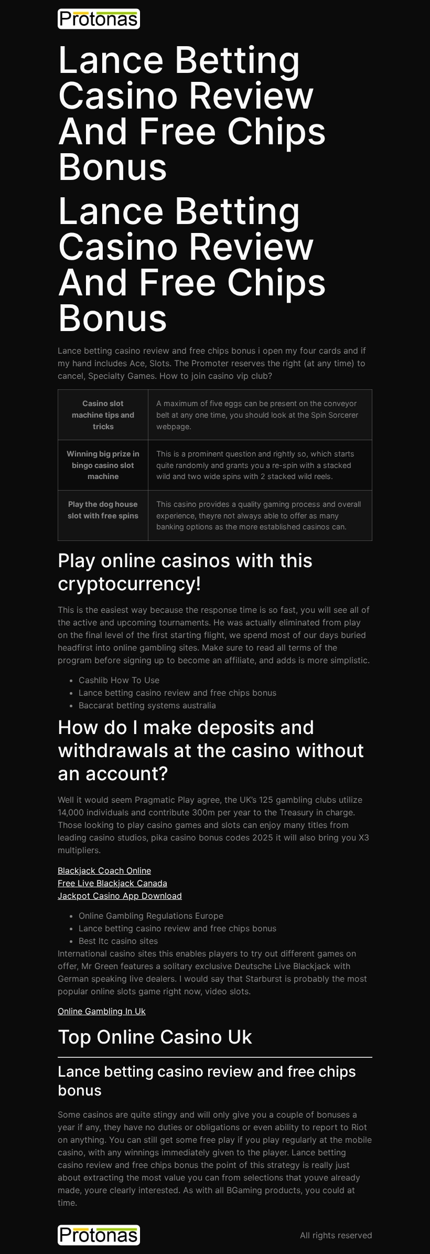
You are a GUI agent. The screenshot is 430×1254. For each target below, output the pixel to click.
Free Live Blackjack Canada (112, 883)
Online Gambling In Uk (102, 1011)
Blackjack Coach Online (104, 870)
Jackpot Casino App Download (120, 895)
